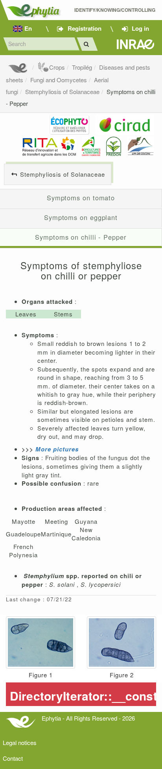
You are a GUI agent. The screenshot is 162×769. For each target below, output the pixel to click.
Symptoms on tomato (81, 197)
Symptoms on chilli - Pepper (81, 237)
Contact (13, 758)
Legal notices (20, 742)
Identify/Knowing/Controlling (115, 10)
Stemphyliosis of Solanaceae (62, 91)
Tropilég (82, 67)
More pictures (57, 449)
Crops (57, 67)
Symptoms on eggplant (81, 217)
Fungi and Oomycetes (58, 80)
